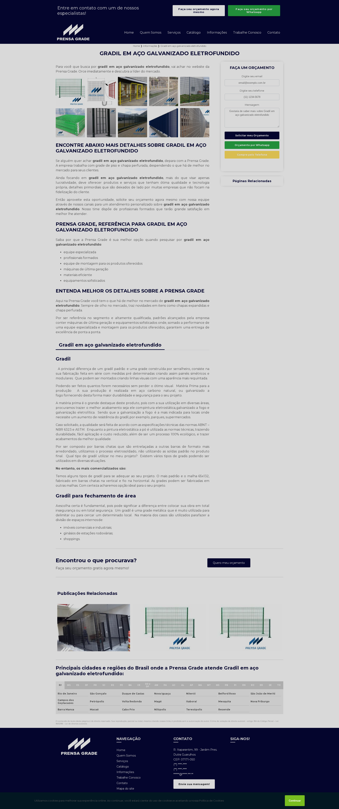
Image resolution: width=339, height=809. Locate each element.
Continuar (295, 800)
